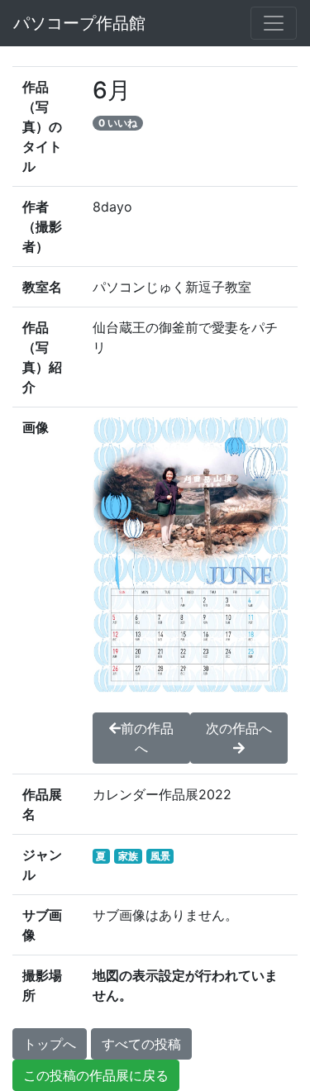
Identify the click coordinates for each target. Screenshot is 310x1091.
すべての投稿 (141, 1044)
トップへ (49, 1044)
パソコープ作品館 (79, 23)
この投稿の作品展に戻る (96, 1075)
